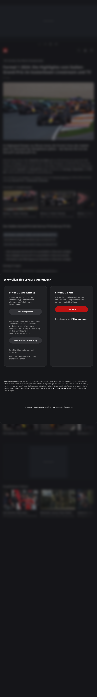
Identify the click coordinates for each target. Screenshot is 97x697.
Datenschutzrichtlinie (42, 407)
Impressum (27, 407)
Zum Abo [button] (71, 309)
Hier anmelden (80, 319)
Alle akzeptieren (25, 311)
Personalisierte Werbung (25, 340)
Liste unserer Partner (59, 388)
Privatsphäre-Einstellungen (63, 407)
